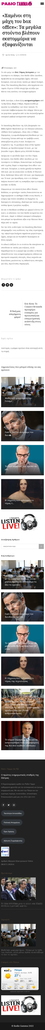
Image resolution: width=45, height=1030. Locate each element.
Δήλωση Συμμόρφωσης (13, 841)
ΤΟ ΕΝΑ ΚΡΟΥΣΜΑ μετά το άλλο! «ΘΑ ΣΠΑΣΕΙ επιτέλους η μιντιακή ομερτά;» (21, 905)
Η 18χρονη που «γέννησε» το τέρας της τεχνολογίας (19, 680)
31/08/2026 (8, 960)
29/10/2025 (10, 54)
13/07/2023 (8, 911)
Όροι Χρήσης (9, 832)
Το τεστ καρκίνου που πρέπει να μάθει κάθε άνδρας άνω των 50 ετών (21, 646)
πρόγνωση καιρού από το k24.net (20, 991)
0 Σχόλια (22, 54)
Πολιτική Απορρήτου (12, 822)
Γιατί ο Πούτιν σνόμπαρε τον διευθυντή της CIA (19, 615)
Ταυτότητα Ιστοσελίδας (13, 813)
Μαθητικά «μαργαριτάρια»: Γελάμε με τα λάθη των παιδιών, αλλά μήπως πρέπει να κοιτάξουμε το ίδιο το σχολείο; (22, 580)
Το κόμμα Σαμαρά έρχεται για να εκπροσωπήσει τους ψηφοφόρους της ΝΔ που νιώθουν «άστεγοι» (22, 742)
